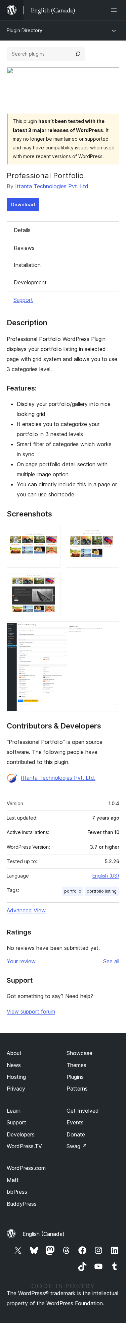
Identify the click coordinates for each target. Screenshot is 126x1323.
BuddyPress (22, 1203)
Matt (13, 1180)
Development (30, 282)
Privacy (16, 1088)
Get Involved (83, 1110)
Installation (27, 265)
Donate (76, 1134)
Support (23, 299)
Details (22, 230)
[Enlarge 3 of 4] (51, 582)
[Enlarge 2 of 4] (110, 534)
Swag (77, 1146)
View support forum (31, 1011)
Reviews (24, 248)
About (14, 1053)
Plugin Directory (24, 30)
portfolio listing (102, 891)
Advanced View (26, 910)
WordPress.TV (24, 1146)
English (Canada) (44, 1234)
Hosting (16, 1076)
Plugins (75, 1076)
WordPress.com (26, 1168)
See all (111, 961)
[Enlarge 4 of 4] (110, 630)
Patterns (77, 1088)
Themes (76, 1065)
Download (23, 204)
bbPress (17, 1191)
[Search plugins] (78, 54)
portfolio (72, 891)
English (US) (105, 876)
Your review (21, 961)
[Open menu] (115, 10)
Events (75, 1122)
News (14, 1065)
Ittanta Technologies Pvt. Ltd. (52, 186)
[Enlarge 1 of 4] (51, 534)
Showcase (79, 1053)
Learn (13, 1110)
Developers (21, 1134)
